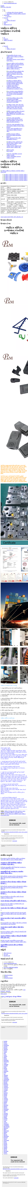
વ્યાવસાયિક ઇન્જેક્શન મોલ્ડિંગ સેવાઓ (16, 13)
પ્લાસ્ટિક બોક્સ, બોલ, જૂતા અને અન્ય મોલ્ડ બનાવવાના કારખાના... (15, 108)
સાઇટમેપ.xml (7, 955)
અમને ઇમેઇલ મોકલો (6, 217)
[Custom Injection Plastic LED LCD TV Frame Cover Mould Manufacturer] (14, 933)
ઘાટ (7, 19)
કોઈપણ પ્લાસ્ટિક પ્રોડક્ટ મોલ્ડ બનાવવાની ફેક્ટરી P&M (14, 101)
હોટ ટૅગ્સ (6, 954)
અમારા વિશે (6, 15)
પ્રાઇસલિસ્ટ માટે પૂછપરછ (7, 988)
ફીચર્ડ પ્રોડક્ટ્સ (7, 953)
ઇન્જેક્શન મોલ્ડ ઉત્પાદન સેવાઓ (15, 12)
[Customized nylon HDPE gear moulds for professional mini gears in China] (14, 868)
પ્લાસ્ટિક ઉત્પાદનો (11, 20)
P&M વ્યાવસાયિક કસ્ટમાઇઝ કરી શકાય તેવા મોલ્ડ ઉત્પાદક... (15, 121)
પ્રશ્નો (5, 23)
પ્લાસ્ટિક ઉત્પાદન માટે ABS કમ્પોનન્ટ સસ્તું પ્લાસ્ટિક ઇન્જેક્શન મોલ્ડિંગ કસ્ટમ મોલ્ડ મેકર (13, 811)
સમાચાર (6, 22)
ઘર (4, 9)
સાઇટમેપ (8, 991)
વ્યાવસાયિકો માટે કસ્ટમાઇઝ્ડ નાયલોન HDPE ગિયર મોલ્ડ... (12, 872)
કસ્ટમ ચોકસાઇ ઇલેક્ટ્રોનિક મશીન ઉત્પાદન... (14, 901)
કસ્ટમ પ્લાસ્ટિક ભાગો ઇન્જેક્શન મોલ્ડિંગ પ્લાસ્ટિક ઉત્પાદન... (14, 68)
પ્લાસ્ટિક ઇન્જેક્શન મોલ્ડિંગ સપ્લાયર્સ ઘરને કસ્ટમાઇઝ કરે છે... (15, 88)
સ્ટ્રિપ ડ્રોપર (10, 151)
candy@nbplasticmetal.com (10, 963)
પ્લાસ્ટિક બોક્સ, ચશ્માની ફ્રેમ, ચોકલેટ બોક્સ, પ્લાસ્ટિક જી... (14, 146)
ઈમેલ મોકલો (4, 993)
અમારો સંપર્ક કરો (8, 24)
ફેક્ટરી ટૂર (9, 16)
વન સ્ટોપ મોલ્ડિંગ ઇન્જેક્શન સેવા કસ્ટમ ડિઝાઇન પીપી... (15, 77)
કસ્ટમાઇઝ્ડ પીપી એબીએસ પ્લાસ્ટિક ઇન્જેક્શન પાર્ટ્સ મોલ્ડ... (11, 863)
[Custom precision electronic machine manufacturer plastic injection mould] (14, 898)
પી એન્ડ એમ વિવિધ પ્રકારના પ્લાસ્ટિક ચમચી (14, 157)
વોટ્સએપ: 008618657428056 (11, 967)
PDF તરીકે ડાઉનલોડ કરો (17, 217)
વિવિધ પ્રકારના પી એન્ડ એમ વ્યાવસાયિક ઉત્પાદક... (14, 138)
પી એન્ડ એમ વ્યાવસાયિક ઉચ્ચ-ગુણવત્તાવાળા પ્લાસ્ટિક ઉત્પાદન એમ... (14, 130)
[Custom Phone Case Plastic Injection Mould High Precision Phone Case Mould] (14, 905)
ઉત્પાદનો (6, 17)
